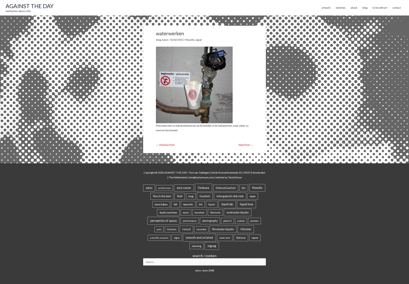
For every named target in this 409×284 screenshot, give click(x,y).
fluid (179, 196)
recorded (201, 229)
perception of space (163, 220)
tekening (196, 246)
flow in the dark (162, 196)
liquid (211, 204)
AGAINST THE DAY (30, 6)
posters (255, 220)
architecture (164, 188)
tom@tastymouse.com (201, 177)
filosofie (189, 39)
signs (177, 237)
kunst (165, 39)
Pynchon (171, 229)
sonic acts (224, 237)
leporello (188, 204)
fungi (190, 196)
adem (149, 187)
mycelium (199, 212)
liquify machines (168, 212)
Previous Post (165, 144)
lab (175, 204)
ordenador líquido (238, 212)
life (200, 204)
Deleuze (203, 187)
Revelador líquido (223, 229)
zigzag (212, 246)
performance (190, 220)
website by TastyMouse (228, 177)
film (244, 187)
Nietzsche (215, 212)
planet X (227, 221)
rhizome (245, 229)
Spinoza (241, 237)
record (186, 229)
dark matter (184, 187)
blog (158, 39)
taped (255, 237)
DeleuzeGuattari (226, 187)
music (186, 212)
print (159, 229)
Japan (198, 39)
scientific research (159, 237)
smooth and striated (199, 237)
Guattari (205, 196)
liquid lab (227, 204)
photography (210, 220)
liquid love (246, 204)
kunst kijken (161, 204)
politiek (241, 221)
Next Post (246, 144)
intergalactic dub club (230, 196)
